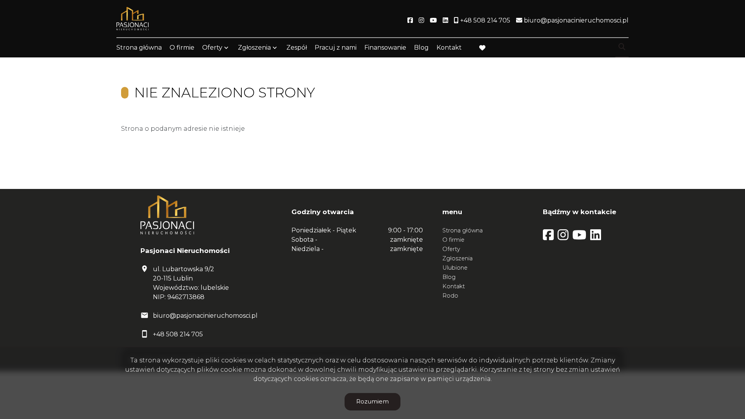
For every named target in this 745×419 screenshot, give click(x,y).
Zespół (296, 47)
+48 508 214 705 (178, 334)
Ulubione (455, 267)
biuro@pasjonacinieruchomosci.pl (205, 315)
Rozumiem (372, 401)
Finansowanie (385, 47)
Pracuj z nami (336, 47)
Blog (421, 47)
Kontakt (449, 47)
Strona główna (139, 47)
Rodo (450, 295)
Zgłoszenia (457, 258)
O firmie (182, 47)
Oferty (212, 47)
